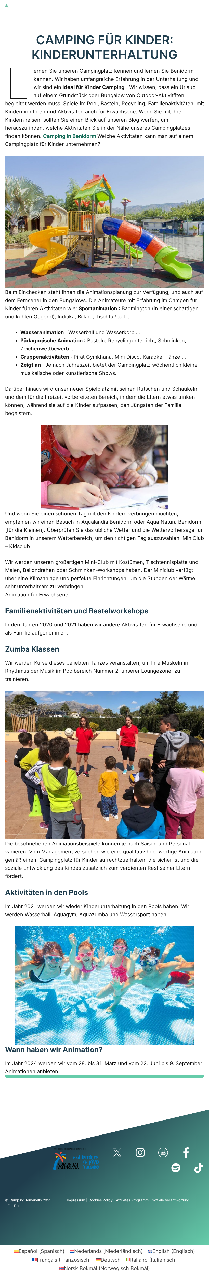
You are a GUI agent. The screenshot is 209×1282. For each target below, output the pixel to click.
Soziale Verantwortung (170, 1200)
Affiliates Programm (132, 1200)
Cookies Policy (100, 1200)
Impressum (76, 1200)
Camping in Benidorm (69, 136)
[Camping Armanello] (14, 5)
